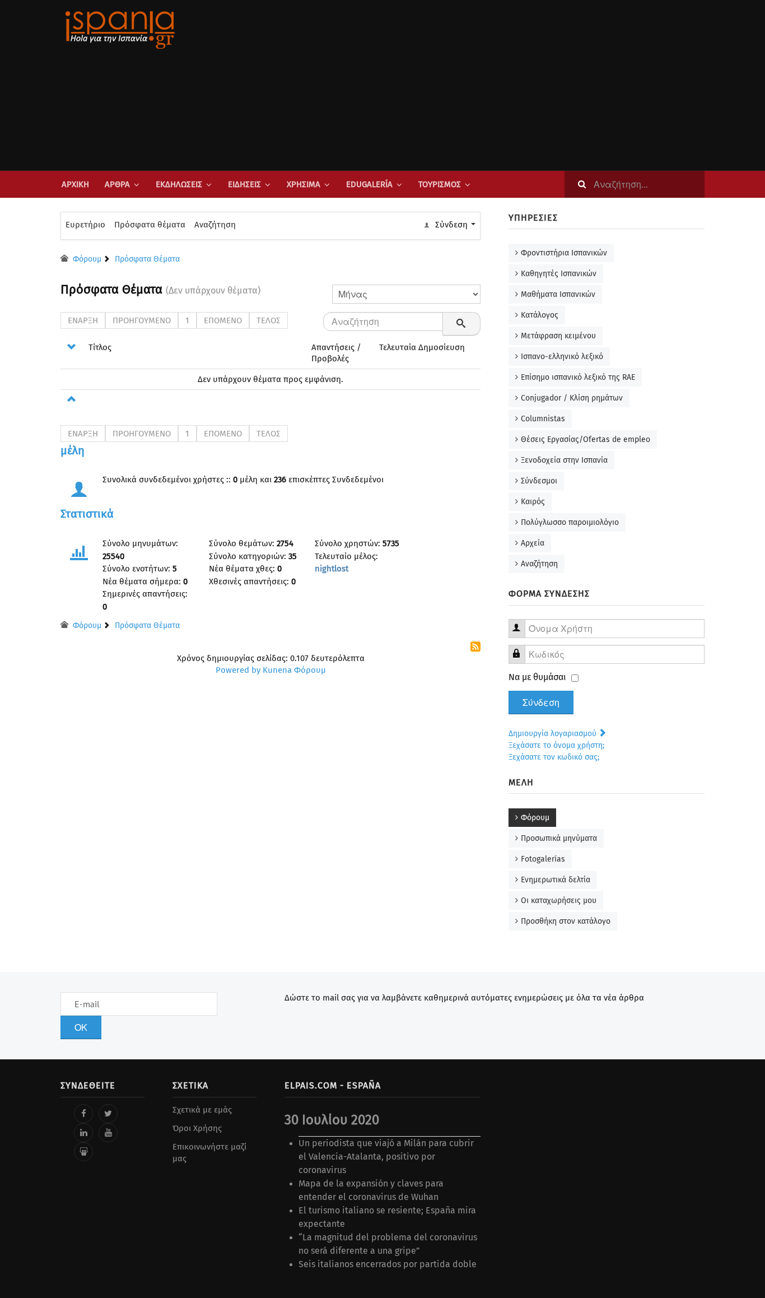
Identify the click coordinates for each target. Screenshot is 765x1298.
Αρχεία (532, 543)
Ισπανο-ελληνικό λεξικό (562, 356)
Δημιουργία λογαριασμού (554, 733)
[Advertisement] (494, 85)
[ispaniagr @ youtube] (108, 1132)
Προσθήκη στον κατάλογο (565, 921)
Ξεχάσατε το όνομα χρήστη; (556, 745)
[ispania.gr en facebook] (83, 1113)
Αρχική (75, 184)
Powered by (238, 670)
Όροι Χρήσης (197, 1128)
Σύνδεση (541, 702)
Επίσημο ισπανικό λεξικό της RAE (578, 377)
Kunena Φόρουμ (294, 670)
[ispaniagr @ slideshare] (83, 1151)
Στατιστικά (87, 513)
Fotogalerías (543, 859)
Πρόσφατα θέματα (149, 225)
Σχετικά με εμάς (202, 1110)
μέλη (72, 450)
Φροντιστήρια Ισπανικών (564, 253)
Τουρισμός (439, 184)
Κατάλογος (539, 315)
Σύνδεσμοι (539, 481)
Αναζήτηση (215, 225)
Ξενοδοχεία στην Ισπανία (564, 460)
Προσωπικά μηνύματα (559, 838)
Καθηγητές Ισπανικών (558, 273)
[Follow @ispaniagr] (108, 1113)
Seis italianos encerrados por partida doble (387, 1264)
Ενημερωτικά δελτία (555, 880)
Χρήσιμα (303, 184)
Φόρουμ (535, 817)
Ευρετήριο (85, 225)
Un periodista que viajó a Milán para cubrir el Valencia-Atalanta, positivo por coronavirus (386, 1156)
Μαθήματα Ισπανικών (558, 294)
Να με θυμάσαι (537, 677)
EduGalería (369, 184)
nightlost (331, 569)
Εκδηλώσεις (179, 184)
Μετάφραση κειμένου (558, 336)
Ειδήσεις (244, 184)
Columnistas (543, 419)
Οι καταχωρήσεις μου (558, 900)
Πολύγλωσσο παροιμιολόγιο (570, 522)
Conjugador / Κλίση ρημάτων (572, 398)
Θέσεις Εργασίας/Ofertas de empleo (585, 439)
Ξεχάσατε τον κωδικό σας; (554, 757)
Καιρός (533, 501)
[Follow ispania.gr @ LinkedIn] (83, 1132)
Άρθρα (117, 184)
